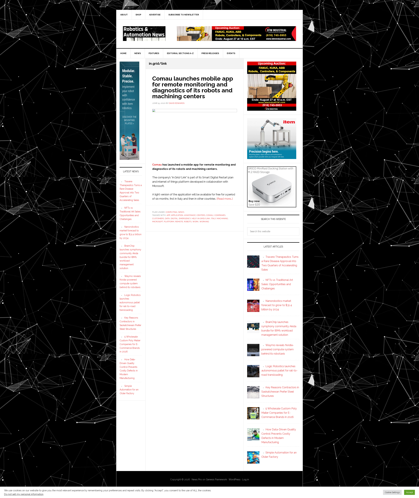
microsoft (157, 221)
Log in (245, 479)
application (177, 215)
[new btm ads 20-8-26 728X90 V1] (236, 39)
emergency (185, 218)
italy (213, 218)
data (167, 218)
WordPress (234, 479)
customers (158, 218)
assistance (190, 215)
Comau (157, 164)
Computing (171, 212)
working (204, 221)
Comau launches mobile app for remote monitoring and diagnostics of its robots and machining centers (192, 87)
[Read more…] (225, 198)
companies (219, 215)
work (195, 221)
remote (179, 221)
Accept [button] (409, 492)
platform (169, 221)
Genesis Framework (216, 479)
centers (201, 215)
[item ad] (271, 157)
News (181, 212)
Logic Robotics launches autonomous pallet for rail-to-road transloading (130, 302)
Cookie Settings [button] (392, 492)
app (168, 215)
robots (187, 221)
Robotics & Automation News (144, 33)
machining (222, 218)
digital (174, 218)
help (194, 218)
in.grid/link (203, 218)
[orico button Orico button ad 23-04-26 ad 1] (271, 205)
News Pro (197, 479)
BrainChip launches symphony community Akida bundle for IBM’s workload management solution (130, 257)
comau (209, 215)
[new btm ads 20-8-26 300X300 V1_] (271, 109)
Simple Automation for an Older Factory (129, 390)
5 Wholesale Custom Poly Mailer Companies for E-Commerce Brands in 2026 (130, 344)
